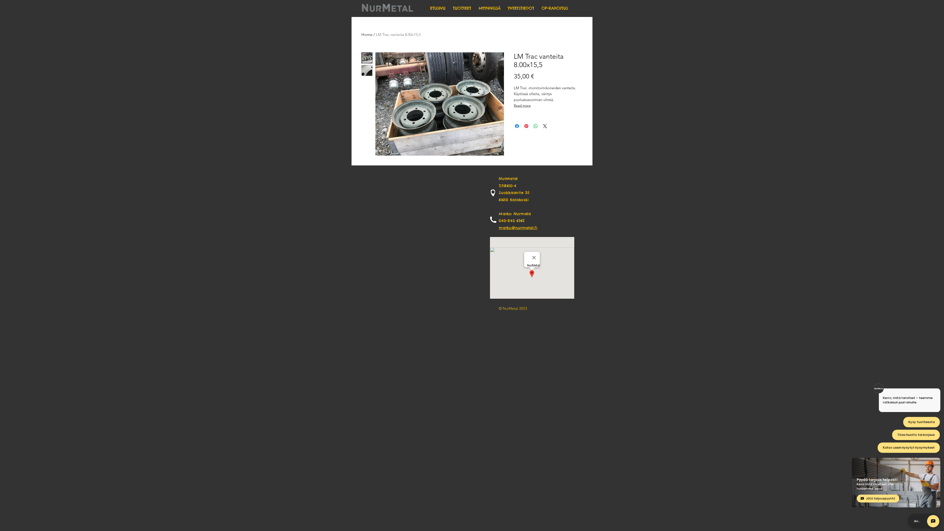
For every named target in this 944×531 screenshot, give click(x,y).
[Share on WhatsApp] (536, 126)
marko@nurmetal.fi (518, 227)
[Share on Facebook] (517, 126)
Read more (522, 105)
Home (366, 34)
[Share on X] (545, 126)
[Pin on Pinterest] (526, 126)
